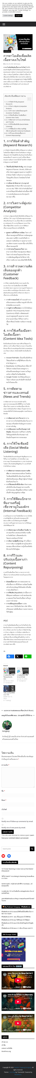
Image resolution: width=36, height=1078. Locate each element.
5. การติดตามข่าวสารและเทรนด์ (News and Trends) (18, 121)
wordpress (7, 51)
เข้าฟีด (4, 1045)
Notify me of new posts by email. (14, 828)
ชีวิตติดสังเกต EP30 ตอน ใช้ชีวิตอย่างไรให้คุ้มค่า (16, 920)
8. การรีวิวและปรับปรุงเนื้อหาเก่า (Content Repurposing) (16, 134)
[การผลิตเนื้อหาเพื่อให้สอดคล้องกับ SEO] (9, 671)
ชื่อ (3, 791)
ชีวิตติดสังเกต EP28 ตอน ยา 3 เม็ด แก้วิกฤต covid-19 (17, 928)
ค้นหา (32, 849)
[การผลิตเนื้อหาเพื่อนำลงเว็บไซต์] (23, 671)
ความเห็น (5, 765)
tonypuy (18, 64)
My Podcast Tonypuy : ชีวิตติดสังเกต (17, 907)
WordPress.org (6, 1051)
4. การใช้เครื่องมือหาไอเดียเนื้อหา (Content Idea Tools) (16, 116)
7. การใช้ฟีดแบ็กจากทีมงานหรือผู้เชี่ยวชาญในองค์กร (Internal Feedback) (18, 130)
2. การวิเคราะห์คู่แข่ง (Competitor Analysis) (16, 107)
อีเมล (4, 800)
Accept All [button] (18, 15)
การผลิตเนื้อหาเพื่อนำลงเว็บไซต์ (22, 676)
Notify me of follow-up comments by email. (17, 821)
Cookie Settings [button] (8, 15)
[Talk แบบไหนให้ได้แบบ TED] (9, 688)
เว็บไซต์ (4, 809)
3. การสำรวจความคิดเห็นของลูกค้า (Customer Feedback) (16, 112)
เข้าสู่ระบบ (5, 1042)
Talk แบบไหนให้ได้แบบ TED (9, 694)
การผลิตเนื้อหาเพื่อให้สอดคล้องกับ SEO (8, 677)
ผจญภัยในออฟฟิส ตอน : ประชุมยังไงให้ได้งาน (17, 715)
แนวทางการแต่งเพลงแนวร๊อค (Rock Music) (18, 710)
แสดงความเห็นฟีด (7, 1048)
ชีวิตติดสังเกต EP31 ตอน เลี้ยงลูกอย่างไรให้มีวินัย (16, 917)
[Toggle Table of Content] (28, 99)
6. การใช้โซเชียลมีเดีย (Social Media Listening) (17, 125)
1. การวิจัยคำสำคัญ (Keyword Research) (15, 103)
